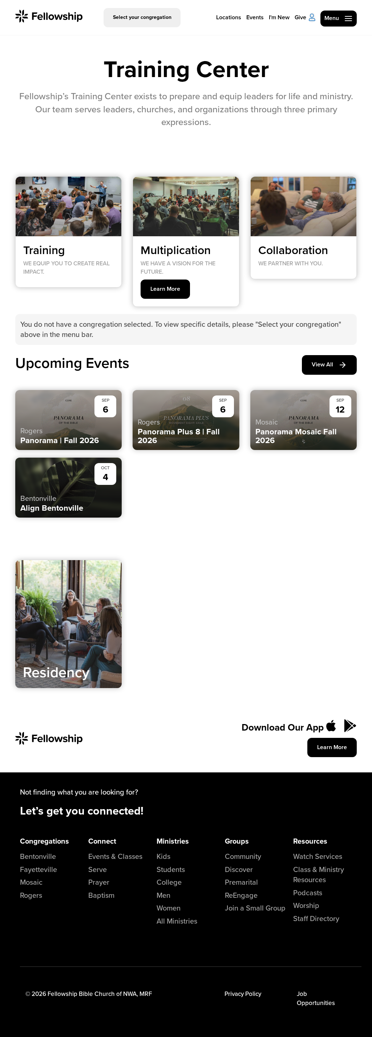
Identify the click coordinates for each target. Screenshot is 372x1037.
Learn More (165, 289)
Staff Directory (316, 918)
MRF (146, 993)
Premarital (241, 882)
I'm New (279, 17)
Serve (97, 869)
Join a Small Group (255, 908)
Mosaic (31, 882)
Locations (228, 17)
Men (163, 895)
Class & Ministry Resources (318, 874)
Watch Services (317, 856)
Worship (306, 905)
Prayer (98, 882)
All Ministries (177, 921)
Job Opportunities (316, 998)
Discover (239, 869)
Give (300, 17)
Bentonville (38, 856)
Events (255, 17)
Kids (163, 856)
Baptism (101, 895)
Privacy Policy (243, 993)
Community (243, 856)
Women (169, 908)
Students (171, 869)
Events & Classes (115, 856)
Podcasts (307, 892)
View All (322, 364)
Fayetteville (38, 869)
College (169, 882)
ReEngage (241, 895)
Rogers (31, 895)
